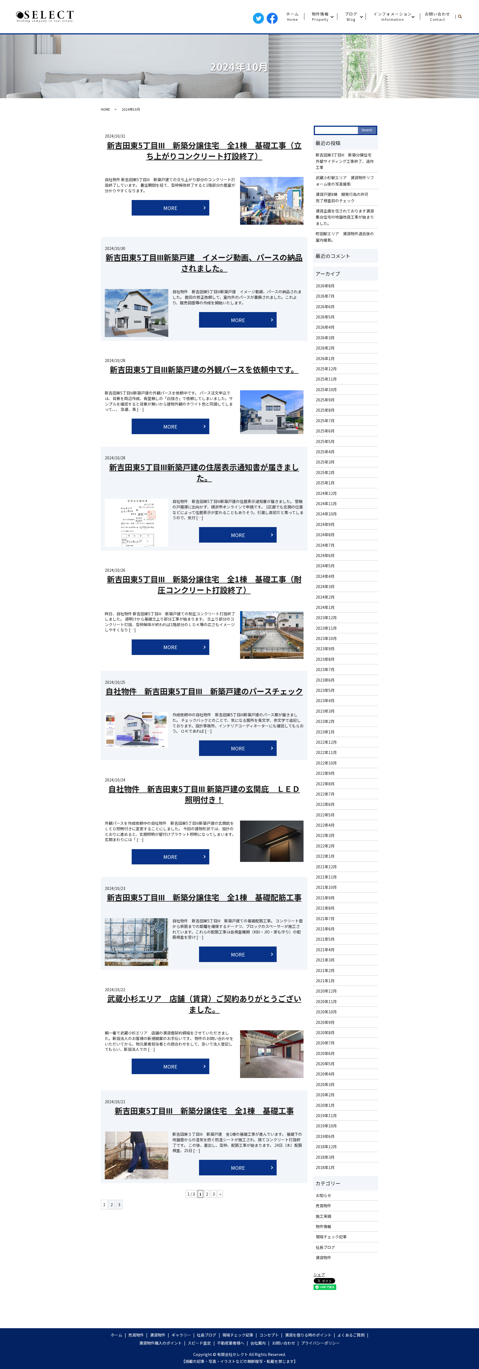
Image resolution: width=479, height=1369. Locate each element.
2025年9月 (325, 400)
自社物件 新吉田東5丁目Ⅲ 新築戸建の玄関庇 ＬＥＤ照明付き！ (204, 794)
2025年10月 (326, 389)
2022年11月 (326, 752)
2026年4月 (325, 327)
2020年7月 (325, 1043)
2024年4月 (325, 576)
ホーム (292, 16)
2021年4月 (325, 949)
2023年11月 (326, 628)
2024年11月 (326, 503)
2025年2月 (325, 472)
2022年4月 (325, 825)
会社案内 (258, 1343)
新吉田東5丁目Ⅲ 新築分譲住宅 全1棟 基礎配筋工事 (204, 897)
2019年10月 (326, 1125)
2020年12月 (326, 991)
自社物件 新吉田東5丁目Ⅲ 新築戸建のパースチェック (204, 691)
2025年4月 (325, 451)
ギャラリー (181, 1335)
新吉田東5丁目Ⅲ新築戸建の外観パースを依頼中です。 (204, 369)
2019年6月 (325, 1136)
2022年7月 (325, 794)
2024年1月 (325, 607)
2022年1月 (325, 856)
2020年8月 (325, 1032)
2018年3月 (325, 1157)
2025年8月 (325, 410)
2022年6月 (325, 804)
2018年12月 (326, 1146)
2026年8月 (325, 286)
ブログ (351, 16)
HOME (105, 109)
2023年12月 (326, 617)
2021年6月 (325, 929)
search (462, 16)
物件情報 (320, 16)
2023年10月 (326, 638)
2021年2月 (325, 970)
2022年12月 (326, 742)
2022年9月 (325, 773)
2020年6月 (325, 1053)
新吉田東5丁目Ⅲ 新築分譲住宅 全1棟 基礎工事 (204, 1110)
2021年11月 (326, 877)
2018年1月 (325, 1167)
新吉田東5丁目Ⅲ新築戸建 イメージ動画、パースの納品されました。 (204, 263)
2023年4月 (325, 700)
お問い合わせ (437, 16)
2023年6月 (325, 680)
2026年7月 (325, 296)
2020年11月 (326, 1001)
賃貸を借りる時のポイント (308, 1335)
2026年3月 (325, 337)
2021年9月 (325, 897)
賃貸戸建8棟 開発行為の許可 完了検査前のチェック (344, 197)
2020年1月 (325, 1105)
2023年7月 (325, 669)
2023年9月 (325, 648)
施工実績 (323, 1216)
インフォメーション (392, 16)
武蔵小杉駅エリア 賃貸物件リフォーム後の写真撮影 (345, 180)
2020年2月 (325, 1094)
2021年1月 (325, 980)
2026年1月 (325, 358)
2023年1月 (325, 732)
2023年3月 (325, 711)
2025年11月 (326, 379)
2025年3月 (325, 462)
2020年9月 (325, 1022)
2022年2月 (325, 846)
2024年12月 (326, 493)
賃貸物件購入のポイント (160, 1343)
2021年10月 (326, 887)
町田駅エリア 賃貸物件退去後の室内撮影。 (345, 236)
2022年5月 (325, 815)
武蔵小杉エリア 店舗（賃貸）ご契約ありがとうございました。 (204, 1004)
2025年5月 (325, 441)
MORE (170, 207)
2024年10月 (326, 514)
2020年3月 (325, 1084)
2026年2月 (325, 348)
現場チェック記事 (331, 1236)
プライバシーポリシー (320, 1343)
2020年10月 (326, 1011)
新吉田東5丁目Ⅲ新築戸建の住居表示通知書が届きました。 (204, 472)
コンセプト (269, 1335)
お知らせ (323, 1195)
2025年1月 (325, 482)
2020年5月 (325, 1063)
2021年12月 (326, 866)
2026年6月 (325, 306)
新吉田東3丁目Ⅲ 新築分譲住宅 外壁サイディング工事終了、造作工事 (345, 161)
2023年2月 (325, 721)
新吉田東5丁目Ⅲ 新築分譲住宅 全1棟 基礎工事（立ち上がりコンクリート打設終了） (204, 150)
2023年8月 (325, 659)
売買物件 (323, 1205)
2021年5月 (325, 939)
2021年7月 (325, 918)
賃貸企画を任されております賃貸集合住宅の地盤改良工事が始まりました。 (345, 217)
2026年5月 (325, 317)
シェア (319, 1274)
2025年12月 (326, 368)
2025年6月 (325, 431)
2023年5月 (325, 690)
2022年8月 (325, 783)
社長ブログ (325, 1247)
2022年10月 (326, 763)
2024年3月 (325, 586)
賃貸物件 (323, 1257)
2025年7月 (325, 420)
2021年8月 (325, 908)
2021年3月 (325, 960)
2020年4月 (325, 1074)
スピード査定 (199, 1343)
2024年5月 (325, 565)
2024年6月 (325, 555)
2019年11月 (326, 1115)
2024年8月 (325, 534)
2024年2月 (325, 597)
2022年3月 (325, 835)
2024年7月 (325, 545)
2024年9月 (325, 524)
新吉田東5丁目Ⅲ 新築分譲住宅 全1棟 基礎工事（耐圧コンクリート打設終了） (204, 584)
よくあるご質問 (351, 1335)
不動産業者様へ (230, 1343)
